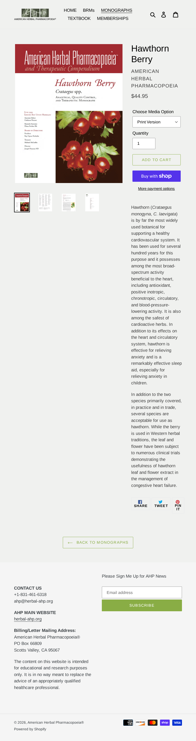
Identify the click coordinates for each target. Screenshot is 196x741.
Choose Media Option (153, 111)
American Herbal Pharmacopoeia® (56, 722)
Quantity (140, 133)
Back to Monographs (102, 542)
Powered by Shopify (30, 729)
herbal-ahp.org (28, 619)
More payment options (156, 188)
